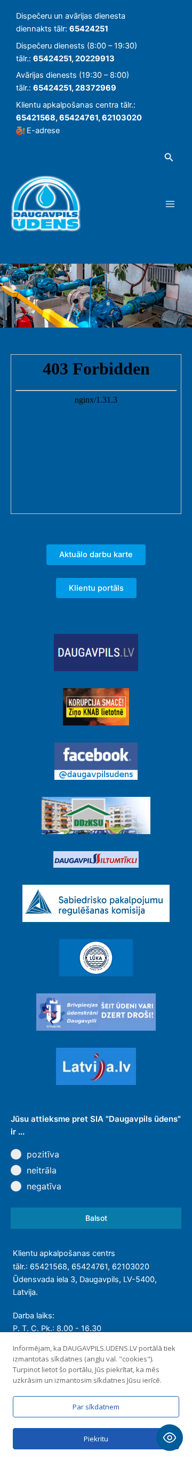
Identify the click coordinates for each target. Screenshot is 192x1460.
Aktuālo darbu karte (96, 554)
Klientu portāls (96, 588)
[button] (169, 157)
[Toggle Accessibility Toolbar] (169, 1437)
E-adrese (43, 130)
